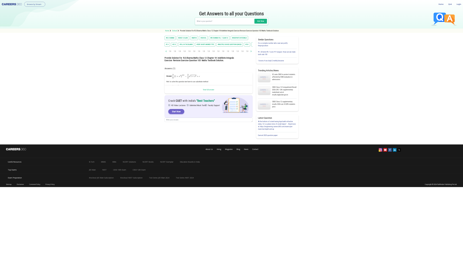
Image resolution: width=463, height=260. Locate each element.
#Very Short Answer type (205, 44)
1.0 (170, 51)
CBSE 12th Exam (139, 170)
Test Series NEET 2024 (185, 178)
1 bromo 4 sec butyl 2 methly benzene (271, 61)
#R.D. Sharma (170, 38)
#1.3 (167, 44)
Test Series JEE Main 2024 (159, 178)
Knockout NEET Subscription (131, 178)
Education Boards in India (190, 162)
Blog (238, 149)
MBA (114, 162)
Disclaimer (20, 184)
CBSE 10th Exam (119, 170)
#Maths (194, 38)
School (174, 31)
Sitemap (9, 184)
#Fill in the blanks (186, 44)
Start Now (176, 111)
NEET (104, 170)
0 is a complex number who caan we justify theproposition (273, 44)
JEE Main (92, 170)
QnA (450, 4)
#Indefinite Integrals (239, 38)
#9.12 (174, 44)
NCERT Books (148, 162)
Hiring (219, 149)
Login (459, 4)
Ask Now (260, 21)
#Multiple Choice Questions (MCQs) (230, 44)
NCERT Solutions (129, 162)
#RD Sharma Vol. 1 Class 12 (219, 38)
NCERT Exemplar (166, 162)
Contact (255, 149)
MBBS (103, 162)
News (246, 149)
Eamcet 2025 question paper (268, 135)
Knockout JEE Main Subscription (101, 178)
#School (203, 38)
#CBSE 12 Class (183, 38)
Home (441, 4)
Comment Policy (34, 184)
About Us (209, 149)
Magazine (229, 149)
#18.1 (247, 44)
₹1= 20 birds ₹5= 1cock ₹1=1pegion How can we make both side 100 (277, 53)
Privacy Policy (50, 184)
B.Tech (91, 162)
